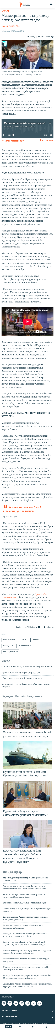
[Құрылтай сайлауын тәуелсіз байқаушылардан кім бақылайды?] (27, 794)
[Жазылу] (39, 1003)
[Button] (31, 36)
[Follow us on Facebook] (4, 1003)
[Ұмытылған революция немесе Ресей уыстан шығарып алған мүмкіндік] (27, 715)
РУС (20, 1027)
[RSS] (33, 1003)
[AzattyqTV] (33, 1027)
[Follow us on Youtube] (15, 1003)
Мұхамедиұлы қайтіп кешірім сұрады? (24, 123)
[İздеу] (46, 1027)
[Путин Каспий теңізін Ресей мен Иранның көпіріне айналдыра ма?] (27, 755)
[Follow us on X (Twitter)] (9, 1003)
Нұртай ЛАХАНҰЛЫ (11, 26)
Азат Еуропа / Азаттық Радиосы (21, 127)
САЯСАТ (5, 11)
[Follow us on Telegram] (27, 1003)
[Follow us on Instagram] (21, 1003)
